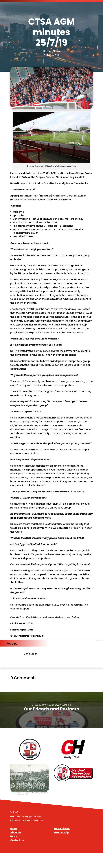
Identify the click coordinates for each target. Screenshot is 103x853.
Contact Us (17, 840)
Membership (61, 832)
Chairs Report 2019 (21, 623)
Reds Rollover (62, 828)
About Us (15, 832)
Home (13, 828)
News (13, 836)
